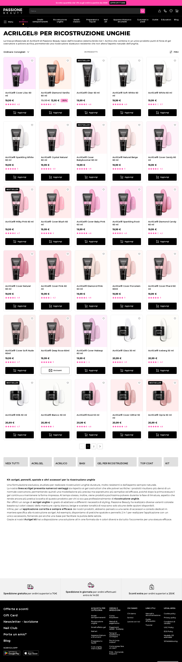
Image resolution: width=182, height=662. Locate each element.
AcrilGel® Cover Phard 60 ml (162, 287)
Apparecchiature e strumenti (122, 21)
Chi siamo (131, 613)
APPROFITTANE (117, 3)
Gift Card (10, 615)
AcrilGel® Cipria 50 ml (160, 415)
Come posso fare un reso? (116, 647)
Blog (176, 20)
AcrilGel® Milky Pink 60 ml (19, 221)
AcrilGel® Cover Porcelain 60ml (127, 287)
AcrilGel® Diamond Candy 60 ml (162, 223)
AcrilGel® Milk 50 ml (16, 415)
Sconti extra (136, 593)
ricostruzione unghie (126, 498)
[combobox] (87, 11)
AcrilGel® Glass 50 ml (124, 350)
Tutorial (149, 625)
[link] (82, 446)
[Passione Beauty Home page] (12, 11)
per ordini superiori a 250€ (159, 593)
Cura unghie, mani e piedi (96, 647)
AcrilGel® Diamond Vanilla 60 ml (55, 94)
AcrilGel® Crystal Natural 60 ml (54, 158)
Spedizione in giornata (79, 592)
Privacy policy (170, 618)
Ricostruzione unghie (60, 21)
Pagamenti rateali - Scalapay (116, 628)
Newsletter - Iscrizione (20, 621)
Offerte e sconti (15, 609)
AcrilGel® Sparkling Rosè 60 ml (126, 223)
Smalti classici (76, 21)
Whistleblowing (171, 641)
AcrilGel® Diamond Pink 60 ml (90, 287)
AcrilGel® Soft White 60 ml (125, 94)
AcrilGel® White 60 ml (160, 92)
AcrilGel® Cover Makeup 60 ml (90, 352)
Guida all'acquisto (150, 620)
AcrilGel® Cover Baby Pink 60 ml (91, 223)
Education (166, 20)
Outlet (155, 20)
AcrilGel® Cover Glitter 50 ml (126, 416)
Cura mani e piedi (142, 21)
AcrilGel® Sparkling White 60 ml (19, 158)
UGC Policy (169, 627)
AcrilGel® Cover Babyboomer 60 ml (87, 158)
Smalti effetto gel (98, 627)
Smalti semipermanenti (40, 21)
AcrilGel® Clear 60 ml (88, 92)
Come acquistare (113, 616)
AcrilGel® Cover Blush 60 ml (54, 223)
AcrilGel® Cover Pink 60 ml (54, 287)
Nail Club (10, 628)
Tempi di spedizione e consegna (114, 634)
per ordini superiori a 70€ (42, 593)
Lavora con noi (133, 622)
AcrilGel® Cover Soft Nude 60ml (19, 352)
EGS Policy (168, 631)
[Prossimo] (100, 446)
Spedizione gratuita (15, 593)
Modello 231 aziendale (169, 636)
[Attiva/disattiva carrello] (177, 11)
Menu (10, 22)
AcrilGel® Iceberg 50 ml (161, 350)
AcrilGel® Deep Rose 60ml (55, 350)
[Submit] (142, 11)
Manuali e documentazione (153, 614)
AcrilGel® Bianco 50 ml (53, 415)
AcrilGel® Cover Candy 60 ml (162, 158)
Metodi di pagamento (114, 622)
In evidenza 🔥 (23, 22)
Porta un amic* (14, 634)
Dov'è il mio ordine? (114, 641)
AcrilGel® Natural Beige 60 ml (125, 158)
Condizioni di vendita (169, 622)
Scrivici (130, 618)
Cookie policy (170, 613)
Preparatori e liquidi (92, 21)
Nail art (106, 21)
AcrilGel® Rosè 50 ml (88, 415)
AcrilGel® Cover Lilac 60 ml (18, 94)
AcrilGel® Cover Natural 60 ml (18, 287)
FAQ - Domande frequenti (116, 653)
